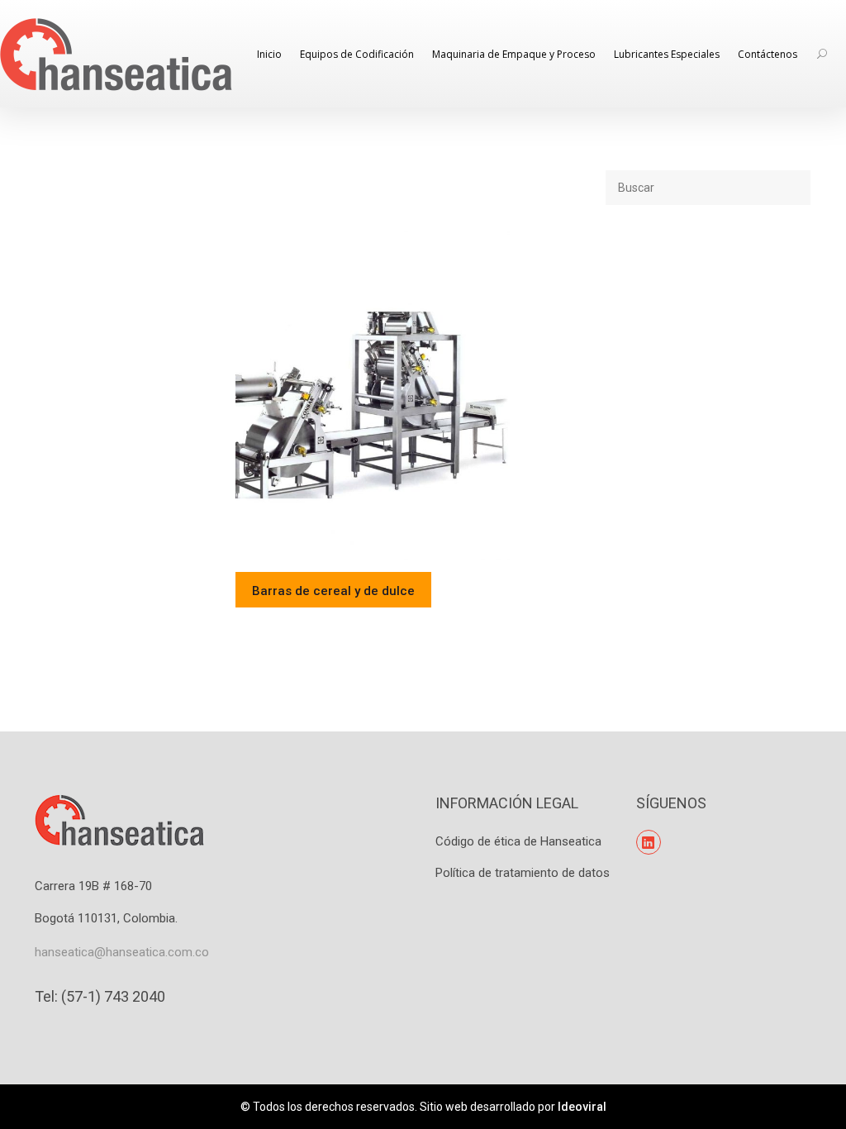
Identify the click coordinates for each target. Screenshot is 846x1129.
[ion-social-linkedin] (648, 842)
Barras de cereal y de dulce (333, 591)
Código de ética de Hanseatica (518, 841)
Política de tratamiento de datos (522, 872)
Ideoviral (582, 1106)
